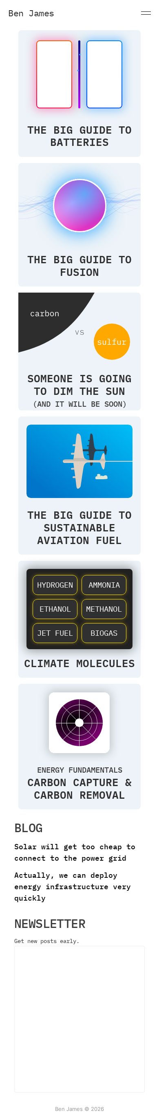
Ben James (31, 13)
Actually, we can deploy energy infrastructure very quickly (72, 886)
